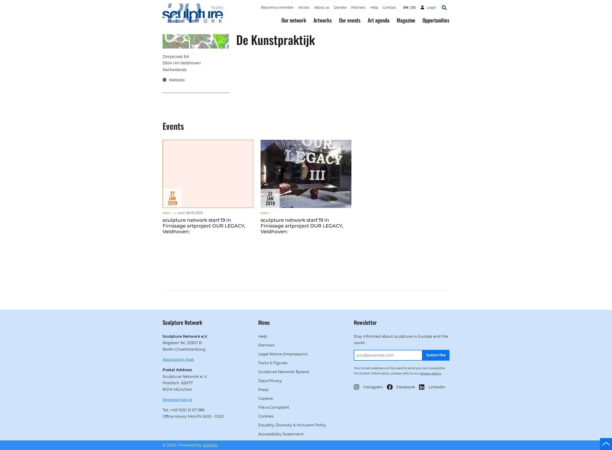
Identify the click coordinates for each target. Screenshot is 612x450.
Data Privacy (270, 381)
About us (321, 7)
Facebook (405, 387)
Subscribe (436, 355)
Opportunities (435, 20)
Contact (389, 7)
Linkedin (437, 387)
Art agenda (378, 20)
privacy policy (430, 373)
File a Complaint (273, 407)
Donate (340, 7)
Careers (265, 398)
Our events (350, 20)
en (405, 7)
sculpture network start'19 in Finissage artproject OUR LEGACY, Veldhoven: (204, 225)
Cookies (265, 416)
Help (374, 7)
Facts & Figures (272, 363)
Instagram (373, 387)
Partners (358, 7)
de (413, 7)
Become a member (277, 7)
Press (263, 389)
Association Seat (178, 359)
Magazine (406, 20)
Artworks (322, 20)
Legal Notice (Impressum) (283, 354)
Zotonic (210, 445)
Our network (293, 20)
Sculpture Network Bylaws (283, 371)
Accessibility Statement (281, 434)
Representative (177, 399)
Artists (303, 7)
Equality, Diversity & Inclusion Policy (292, 425)
